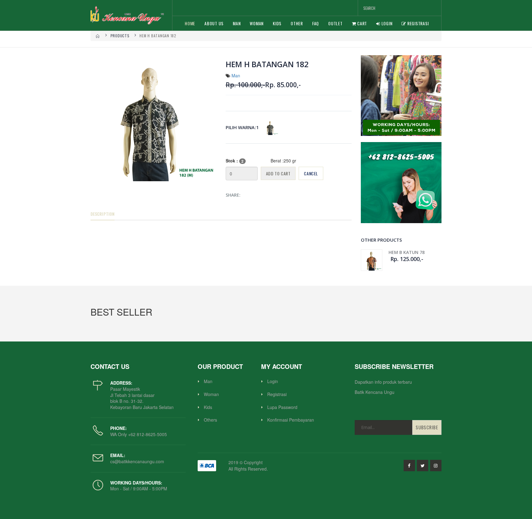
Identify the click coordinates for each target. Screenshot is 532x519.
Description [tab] (103, 213)
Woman (257, 23)
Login (272, 381)
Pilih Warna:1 (242, 127)
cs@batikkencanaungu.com (137, 461)
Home (190, 23)
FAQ (315, 23)
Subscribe (427, 427)
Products (120, 35)
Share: (233, 195)
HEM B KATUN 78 (407, 252)
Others (210, 420)
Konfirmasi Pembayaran (290, 420)
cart (361, 23)
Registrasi (417, 23)
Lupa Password (282, 407)
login (386, 23)
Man (236, 23)
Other (297, 23)
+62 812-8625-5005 (147, 434)
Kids (277, 23)
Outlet (335, 23)
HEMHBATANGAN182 (270, 127)
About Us (214, 23)
